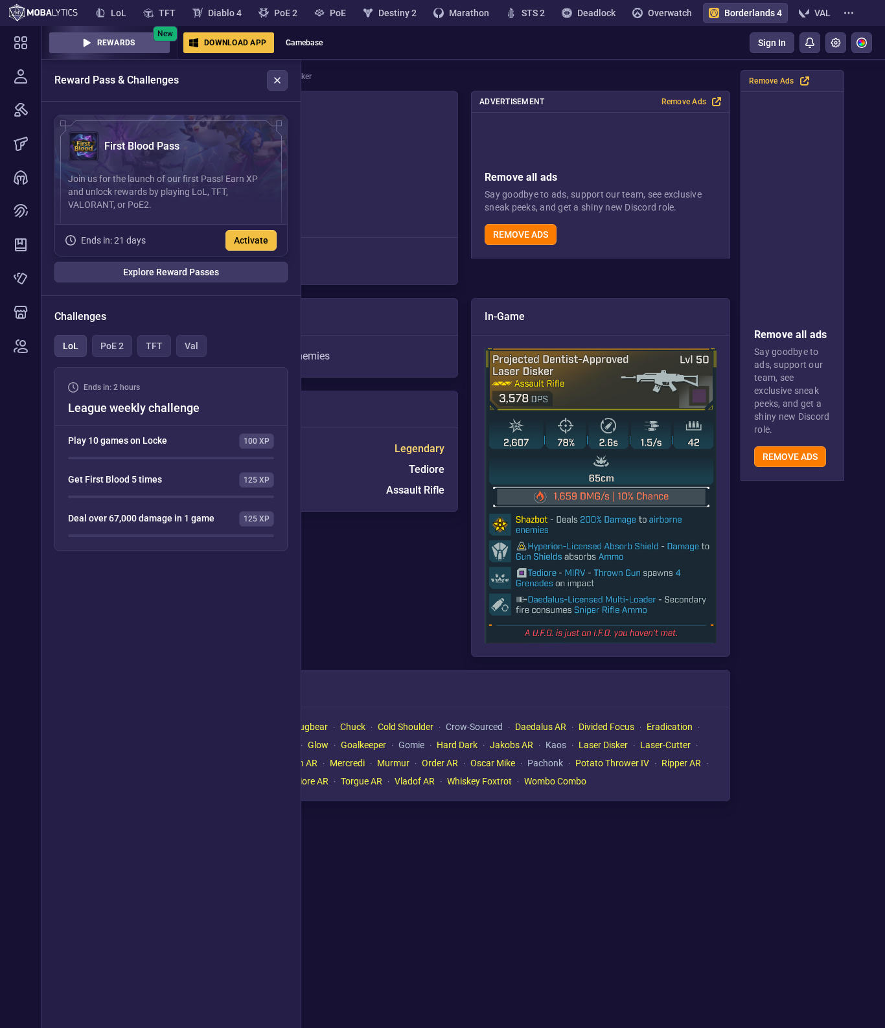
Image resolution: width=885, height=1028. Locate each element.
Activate (251, 240)
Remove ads (790, 456)
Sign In (772, 43)
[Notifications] (809, 42)
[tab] (70, 346)
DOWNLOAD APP (235, 42)
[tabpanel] (171, 459)
